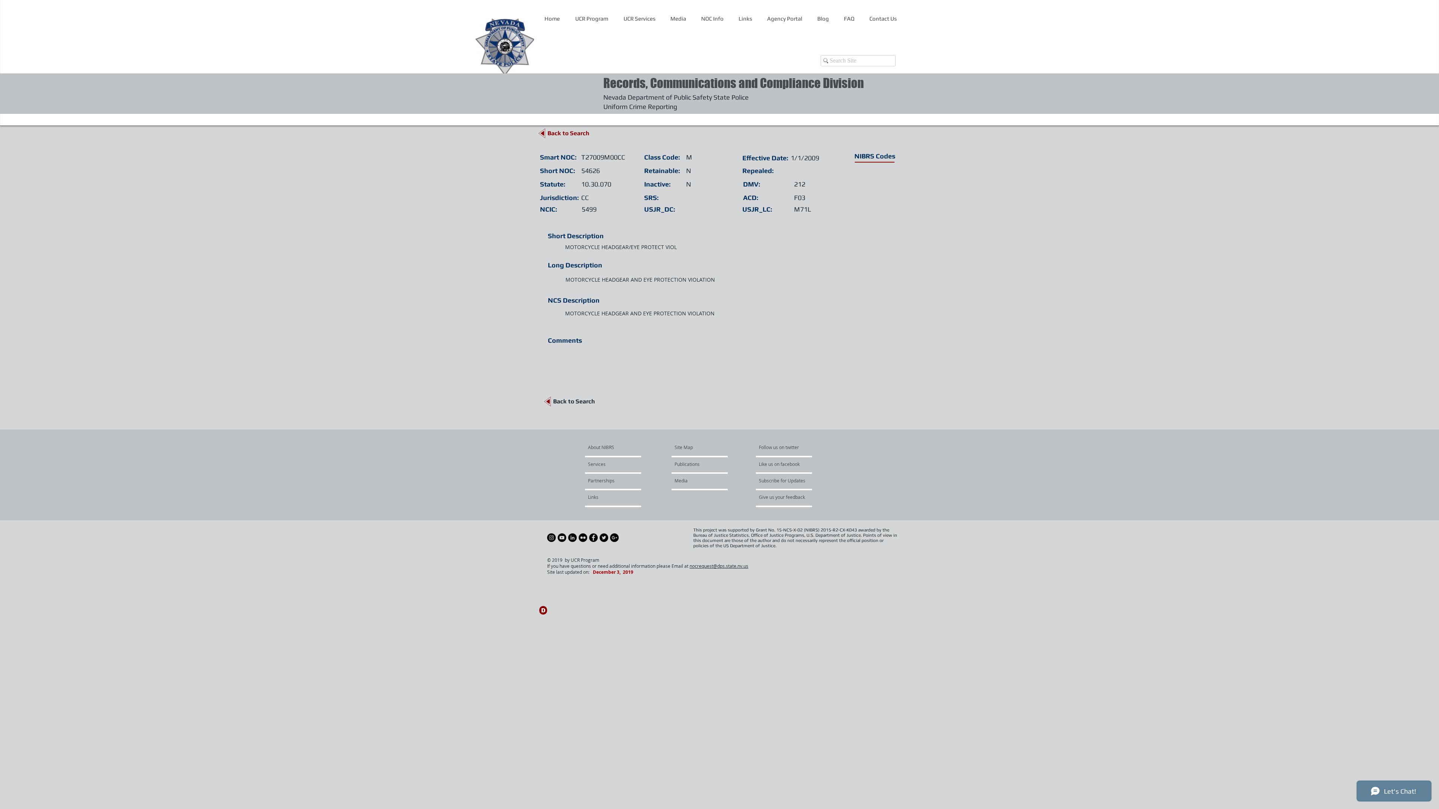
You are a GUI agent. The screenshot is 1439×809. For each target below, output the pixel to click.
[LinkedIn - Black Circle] (572, 537)
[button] (712, 18)
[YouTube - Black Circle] (562, 537)
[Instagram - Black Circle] (551, 537)
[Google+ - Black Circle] (614, 537)
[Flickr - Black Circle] (583, 537)
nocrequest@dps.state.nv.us (719, 566)
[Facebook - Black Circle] (593, 537)
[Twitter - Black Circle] (604, 537)
